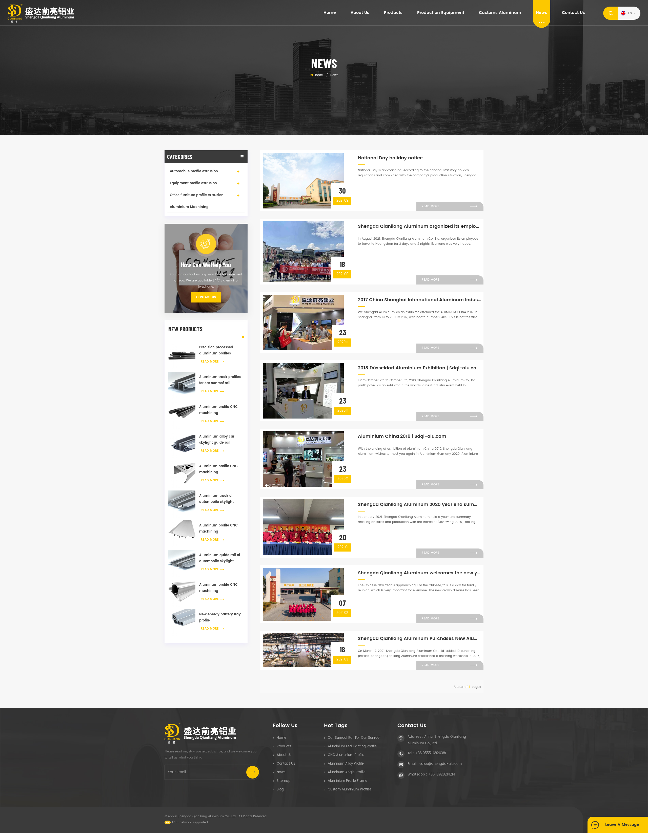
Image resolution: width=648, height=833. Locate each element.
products (393, 12)
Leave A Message (622, 825)
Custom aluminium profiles (350, 789)
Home (329, 12)
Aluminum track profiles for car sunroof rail (220, 380)
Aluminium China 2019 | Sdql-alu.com (402, 436)
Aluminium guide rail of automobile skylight (219, 558)
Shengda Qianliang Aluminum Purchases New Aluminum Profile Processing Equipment (419, 638)
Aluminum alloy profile (346, 763)
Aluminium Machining (189, 207)
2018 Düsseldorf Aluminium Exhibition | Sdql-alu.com (419, 368)
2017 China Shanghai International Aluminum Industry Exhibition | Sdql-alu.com (419, 300)
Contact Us (206, 297)
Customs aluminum (500, 12)
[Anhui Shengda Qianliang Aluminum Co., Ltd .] (41, 13)
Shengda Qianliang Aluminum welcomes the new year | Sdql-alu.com (419, 573)
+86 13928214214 (441, 774)
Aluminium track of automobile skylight (216, 499)
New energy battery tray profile (220, 617)
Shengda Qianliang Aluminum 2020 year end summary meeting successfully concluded (419, 504)
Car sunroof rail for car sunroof (354, 738)
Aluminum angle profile (347, 772)
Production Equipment (440, 12)
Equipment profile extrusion (193, 183)
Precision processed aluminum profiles (216, 350)
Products (284, 746)
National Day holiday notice (390, 158)
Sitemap (284, 781)
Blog (280, 789)
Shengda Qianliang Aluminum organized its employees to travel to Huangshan (419, 226)
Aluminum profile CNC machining (218, 410)
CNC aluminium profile (346, 755)
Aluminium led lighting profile (352, 746)
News (541, 12)
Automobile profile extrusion (194, 171)
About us (360, 12)
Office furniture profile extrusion (197, 195)
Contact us (573, 12)
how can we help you (206, 265)
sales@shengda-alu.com (440, 764)
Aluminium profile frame (347, 781)
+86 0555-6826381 (430, 753)
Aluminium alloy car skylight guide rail (216, 439)
